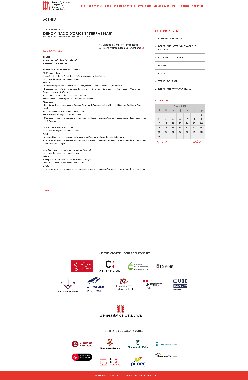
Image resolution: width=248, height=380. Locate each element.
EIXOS (108, 6)
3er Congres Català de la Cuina (116, 375)
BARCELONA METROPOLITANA (174, 89)
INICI (83, 6)
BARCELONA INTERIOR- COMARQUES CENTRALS (178, 48)
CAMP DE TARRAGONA (170, 38)
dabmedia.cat (151, 375)
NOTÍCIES (184, 6)
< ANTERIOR (161, 141)
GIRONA (162, 65)
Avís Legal (132, 375)
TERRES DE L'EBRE (168, 81)
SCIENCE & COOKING (124, 6)
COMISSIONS (144, 6)
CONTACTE (197, 6)
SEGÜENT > (199, 141)
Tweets (47, 190)
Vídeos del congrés (165, 6)
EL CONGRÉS (95, 6)
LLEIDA (162, 73)
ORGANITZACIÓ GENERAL (172, 57)
